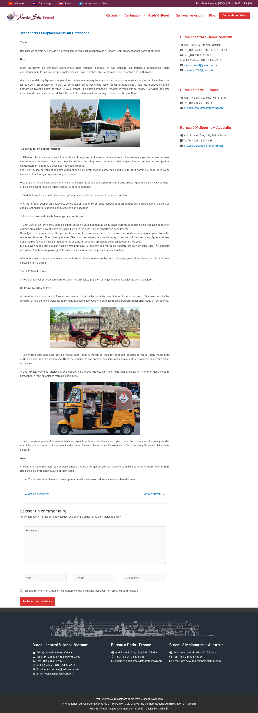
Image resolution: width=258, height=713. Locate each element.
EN (245, 3)
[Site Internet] (144, 578)
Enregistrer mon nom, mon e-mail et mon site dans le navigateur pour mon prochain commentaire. (81, 590)
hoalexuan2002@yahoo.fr (198, 70)
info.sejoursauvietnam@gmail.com (203, 107)
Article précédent (37, 494)
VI (250, 3)
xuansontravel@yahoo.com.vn (200, 65)
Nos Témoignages (206, 3)
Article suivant (154, 494)
